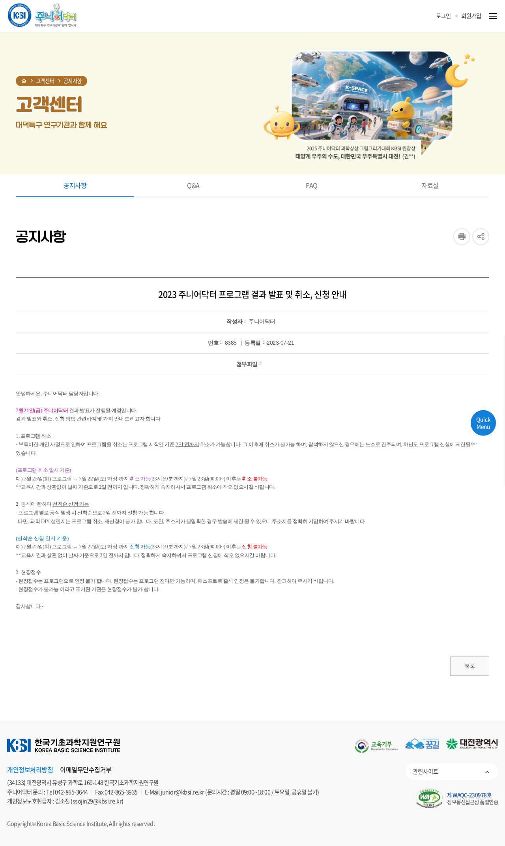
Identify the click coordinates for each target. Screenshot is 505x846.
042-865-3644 (71, 792)
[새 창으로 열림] (376, 746)
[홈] (24, 80)
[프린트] (461, 236)
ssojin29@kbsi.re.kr (97, 801)
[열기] (493, 16)
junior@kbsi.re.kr (182, 792)
